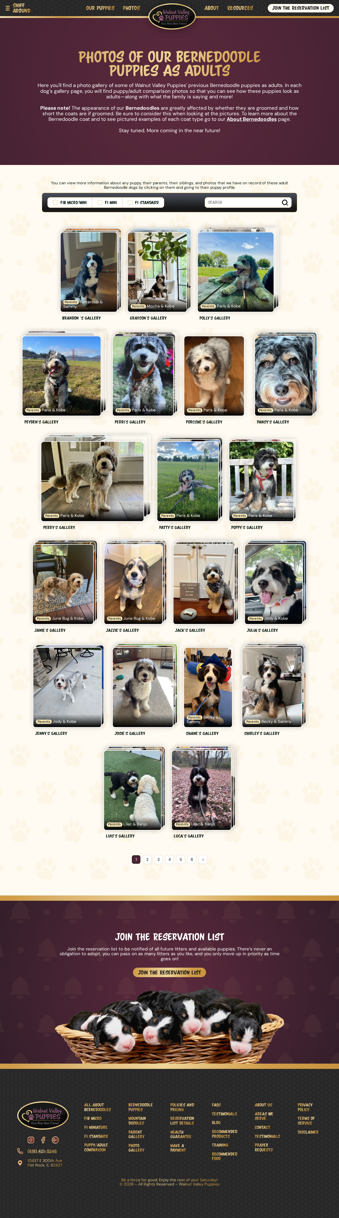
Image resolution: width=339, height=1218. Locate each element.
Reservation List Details (182, 1120)
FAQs (216, 1104)
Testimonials (224, 1113)
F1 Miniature (96, 1127)
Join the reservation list (300, 8)
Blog (216, 1122)
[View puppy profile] (90, 274)
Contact (262, 1127)
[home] (172, 15)
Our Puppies (100, 8)
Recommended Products (224, 1133)
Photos (131, 8)
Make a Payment (178, 1147)
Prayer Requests (264, 1147)
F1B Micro (92, 1118)
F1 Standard (96, 1136)
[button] (17, 8)
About (211, 8)
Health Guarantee (180, 1134)
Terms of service (306, 1120)
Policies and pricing (182, 1107)
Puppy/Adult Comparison (96, 1147)
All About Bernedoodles (97, 1107)
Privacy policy (305, 1107)
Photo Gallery (136, 1147)
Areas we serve (264, 1116)
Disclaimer (308, 1132)
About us (263, 1104)
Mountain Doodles (137, 1120)
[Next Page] (203, 859)
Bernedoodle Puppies (140, 1107)
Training (220, 1145)
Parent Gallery (136, 1134)
